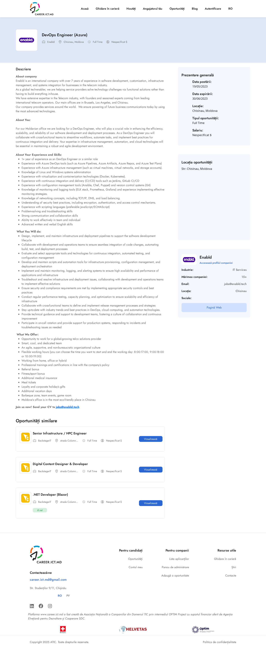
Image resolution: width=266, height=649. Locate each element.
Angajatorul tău (152, 9)
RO (230, 9)
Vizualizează (150, 439)
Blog (195, 9)
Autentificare (213, 9)
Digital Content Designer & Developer (60, 464)
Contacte (230, 575)
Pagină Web (214, 307)
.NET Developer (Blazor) (50, 494)
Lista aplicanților (179, 559)
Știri (233, 567)
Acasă (84, 9)
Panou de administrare (175, 567)
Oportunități (177, 9)
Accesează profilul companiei (216, 263)
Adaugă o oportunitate (175, 575)
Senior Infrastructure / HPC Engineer (60, 433)
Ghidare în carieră (107, 9)
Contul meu (136, 567)
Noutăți (131, 9)
